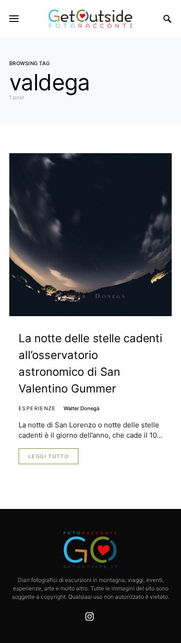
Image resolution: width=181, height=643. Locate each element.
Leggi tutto (48, 456)
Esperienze (37, 408)
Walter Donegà (81, 408)
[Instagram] (89, 616)
